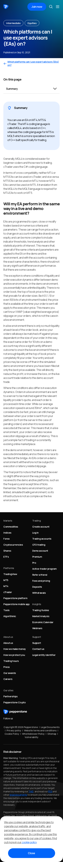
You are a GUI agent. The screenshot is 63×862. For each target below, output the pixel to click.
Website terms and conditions (40, 730)
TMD (31, 791)
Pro (34, 562)
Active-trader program (44, 568)
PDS (50, 791)
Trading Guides (40, 610)
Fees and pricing (41, 580)
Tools (6, 610)
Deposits (37, 586)
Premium (37, 556)
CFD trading (38, 544)
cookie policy (29, 842)
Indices (7, 532)
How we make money (14, 649)
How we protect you (14, 655)
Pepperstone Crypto (14, 702)
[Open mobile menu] (58, 7)
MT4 (5, 586)
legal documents (18, 794)
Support (36, 642)
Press (6, 667)
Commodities (10, 526)
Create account (40, 526)
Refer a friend (39, 574)
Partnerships (10, 696)
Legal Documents (50, 727)
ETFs (6, 556)
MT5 (5, 580)
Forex (6, 538)
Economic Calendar (42, 622)
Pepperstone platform (15, 598)
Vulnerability (31, 737)
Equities (32, 23)
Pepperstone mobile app (16, 604)
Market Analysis (40, 616)
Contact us (38, 649)
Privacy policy (14, 730)
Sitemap (51, 733)
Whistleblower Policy (33, 733)
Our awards (9, 673)
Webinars (37, 628)
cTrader (7, 592)
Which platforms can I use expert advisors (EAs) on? (33, 63)
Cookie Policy (12, 733)
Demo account (40, 550)
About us (8, 642)
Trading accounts (41, 538)
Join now (36, 7)
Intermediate (13, 23)
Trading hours (11, 661)
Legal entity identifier (44, 655)
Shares (7, 550)
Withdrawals (39, 592)
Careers (7, 679)
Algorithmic (9, 616)
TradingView (10, 574)
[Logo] (6, 6)
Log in (35, 532)
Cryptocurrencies (13, 544)
